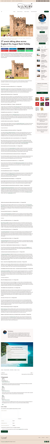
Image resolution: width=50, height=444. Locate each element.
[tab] (39, 47)
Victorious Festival (8, 213)
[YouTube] (47, 1)
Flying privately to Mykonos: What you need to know (44, 71)
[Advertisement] (17, 198)
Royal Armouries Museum (6, 254)
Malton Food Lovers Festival (20, 162)
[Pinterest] (42, 1)
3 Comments (14, 46)
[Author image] (1, 46)
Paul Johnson (4, 46)
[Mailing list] (36, 1)
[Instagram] (45, 1)
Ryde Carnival (17, 106)
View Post (42, 52)
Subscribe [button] (46, 11)
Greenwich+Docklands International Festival (7, 187)
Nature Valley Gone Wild (4, 222)
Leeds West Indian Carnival (20, 123)
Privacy (47, 437)
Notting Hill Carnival (16, 114)
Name (2, 420)
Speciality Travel (28, 38)
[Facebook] (38, 1)
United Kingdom (9, 39)
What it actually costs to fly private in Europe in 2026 (44, 50)
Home (39, 437)
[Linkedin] (41, 1)
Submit (17, 359)
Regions (24, 38)
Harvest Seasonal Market (25, 142)
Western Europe (14, 39)
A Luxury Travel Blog (5, 441)
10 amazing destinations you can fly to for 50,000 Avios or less (44, 55)
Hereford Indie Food (12, 148)
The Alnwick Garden (12, 316)
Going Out (16, 38)
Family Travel (12, 38)
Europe (6, 38)
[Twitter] (39, 1)
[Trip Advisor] (44, 1)
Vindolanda (28, 247)
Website (24, 420)
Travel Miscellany (3, 39)
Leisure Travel (20, 38)
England (20, 53)
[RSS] (48, 1)
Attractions (2, 38)
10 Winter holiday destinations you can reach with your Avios (44, 61)
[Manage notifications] (48, 442)
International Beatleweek (11, 174)
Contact (43, 437)
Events (8, 38)
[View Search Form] (1, 11)
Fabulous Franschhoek (4, 374)
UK (2, 106)
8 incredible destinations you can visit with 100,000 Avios (44, 76)
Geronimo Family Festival (4, 240)
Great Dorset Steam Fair (5, 231)
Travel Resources (34, 11)
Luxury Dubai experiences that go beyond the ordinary (44, 66)
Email (13, 420)
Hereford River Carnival (4, 88)
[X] (46, 441)
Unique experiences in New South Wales (27, 374)
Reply (31, 380)
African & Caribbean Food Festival (10, 132)
